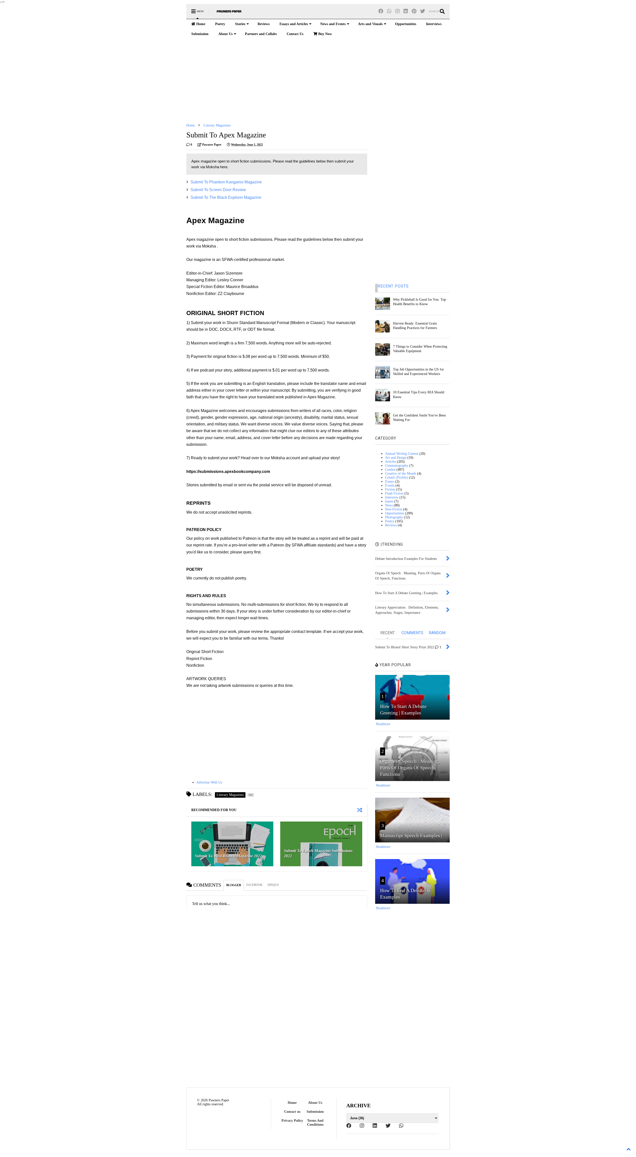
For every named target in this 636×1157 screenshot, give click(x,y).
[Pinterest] (414, 11)
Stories (240, 24)
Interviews (433, 24)
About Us (225, 34)
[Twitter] (422, 11)
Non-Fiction (393, 509)
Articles (390, 461)
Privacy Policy (292, 1120)
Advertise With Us (209, 782)
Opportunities (405, 24)
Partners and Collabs (261, 34)
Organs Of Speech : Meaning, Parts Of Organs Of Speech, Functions (410, 767)
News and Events (333, 24)
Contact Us (295, 34)
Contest (390, 469)
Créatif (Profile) (396, 477)
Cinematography (396, 465)
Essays (389, 481)
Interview (391, 497)
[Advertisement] (318, 81)
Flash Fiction (394, 493)
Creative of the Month (400, 473)
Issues (389, 501)
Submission (199, 34)
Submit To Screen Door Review (218, 190)
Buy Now (324, 34)
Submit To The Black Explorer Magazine (226, 197)
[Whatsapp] (389, 11)
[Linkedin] (405, 11)
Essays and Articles (293, 24)
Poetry (220, 24)
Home (200, 24)
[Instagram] (397, 11)
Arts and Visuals (370, 24)
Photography (394, 517)
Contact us (292, 1112)
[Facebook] (380, 11)
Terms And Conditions (315, 1122)
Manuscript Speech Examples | (411, 835)
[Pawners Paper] (229, 13)
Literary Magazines (217, 125)
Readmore (383, 724)
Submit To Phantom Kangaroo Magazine (226, 182)
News (389, 505)
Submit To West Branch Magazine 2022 (228, 856)
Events (390, 485)
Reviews (264, 24)
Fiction (390, 489)
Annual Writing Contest (401, 453)
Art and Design (395, 457)
